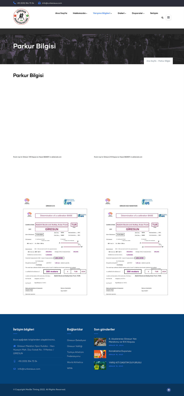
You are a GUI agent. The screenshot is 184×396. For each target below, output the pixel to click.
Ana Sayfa (61, 13)
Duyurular (137, 13)
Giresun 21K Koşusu (110, 157)
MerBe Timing (32, 390)
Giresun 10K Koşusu (30, 157)
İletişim (154, 13)
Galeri (121, 13)
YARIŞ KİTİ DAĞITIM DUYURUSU (125, 363)
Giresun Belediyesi (76, 340)
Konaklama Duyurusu (120, 351)
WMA (69, 368)
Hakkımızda (79, 13)
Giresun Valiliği (74, 346)
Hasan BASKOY (44, 157)
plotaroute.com (56, 157)
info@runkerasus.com (28, 369)
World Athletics (75, 362)
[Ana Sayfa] (21, 17)
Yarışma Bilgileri (101, 13)
